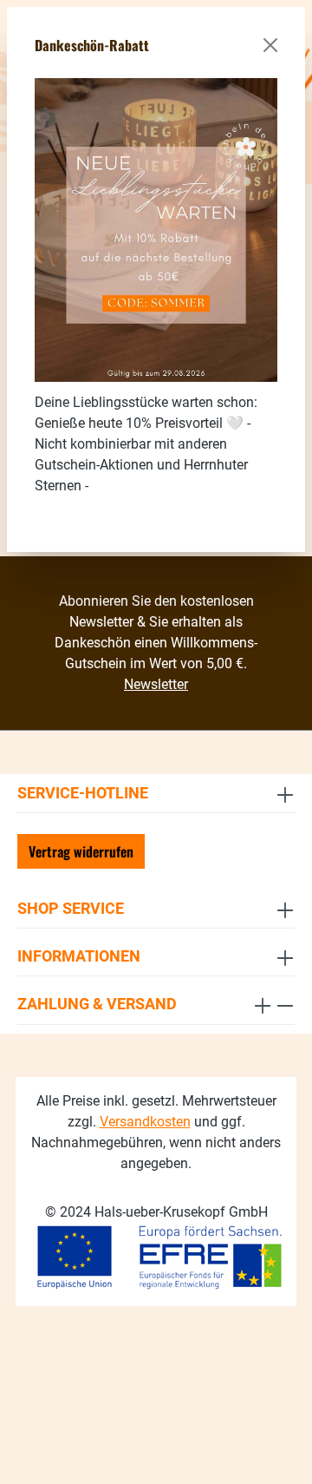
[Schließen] (270, 45)
